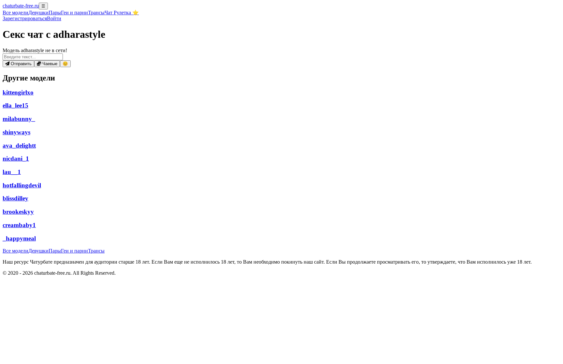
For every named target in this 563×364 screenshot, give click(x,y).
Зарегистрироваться (25, 18)
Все (15, 12)
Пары (55, 12)
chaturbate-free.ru (21, 5)
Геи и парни (74, 251)
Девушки (38, 12)
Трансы (96, 12)
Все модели (15, 251)
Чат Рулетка (122, 12)
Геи (74, 12)
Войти (54, 18)
